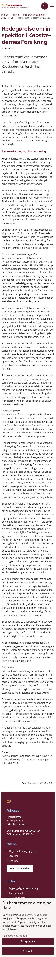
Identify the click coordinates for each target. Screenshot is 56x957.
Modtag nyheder (19, 868)
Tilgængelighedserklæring (23, 888)
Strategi (13, 856)
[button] (53, 6)
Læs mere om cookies (14, 936)
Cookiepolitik (16, 893)
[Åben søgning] (44, 6)
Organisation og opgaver (23, 851)
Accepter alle (28, 941)
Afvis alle (28, 951)
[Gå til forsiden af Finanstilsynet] (19, 6)
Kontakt (13, 860)
